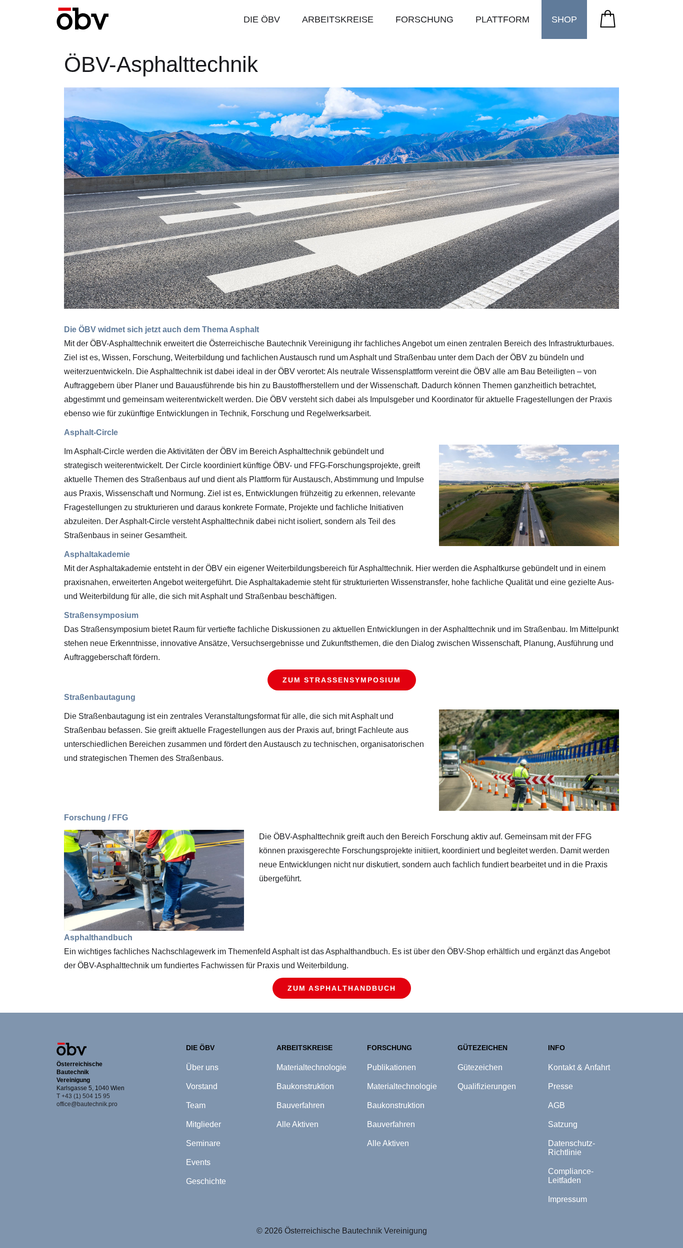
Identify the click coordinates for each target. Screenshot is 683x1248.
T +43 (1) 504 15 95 (83, 1096)
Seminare (203, 1143)
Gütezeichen (480, 1067)
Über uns (202, 1067)
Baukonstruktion (305, 1086)
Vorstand (202, 1086)
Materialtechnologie (311, 1067)
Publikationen (391, 1067)
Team (196, 1105)
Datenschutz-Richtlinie (571, 1148)
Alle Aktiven (297, 1124)
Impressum (567, 1199)
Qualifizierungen (487, 1086)
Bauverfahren (300, 1105)
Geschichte (206, 1181)
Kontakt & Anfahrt (579, 1067)
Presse (560, 1086)
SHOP (564, 19)
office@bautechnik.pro (87, 1104)
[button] (262, 19)
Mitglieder (203, 1124)
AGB (556, 1105)
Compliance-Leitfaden (571, 1176)
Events (198, 1162)
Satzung (563, 1124)
